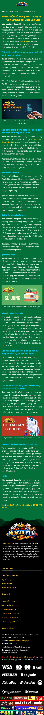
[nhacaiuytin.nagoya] (22, 3)
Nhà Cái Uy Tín (8, 544)
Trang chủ (5, 11)
